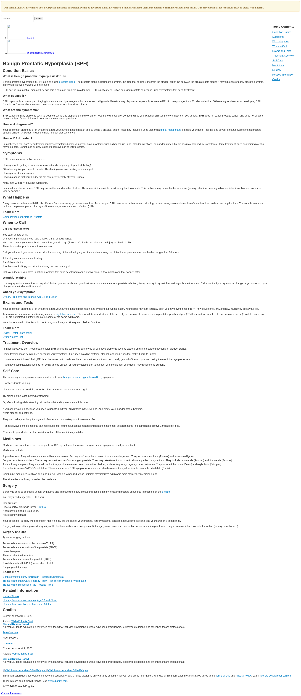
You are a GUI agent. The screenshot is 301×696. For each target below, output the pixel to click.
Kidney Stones (11, 596)
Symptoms (278, 36)
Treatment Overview (283, 55)
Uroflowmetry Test (13, 337)
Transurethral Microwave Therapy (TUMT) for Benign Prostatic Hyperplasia (44, 580)
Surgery (276, 70)
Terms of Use (223, 675)
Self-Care (277, 60)
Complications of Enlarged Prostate (22, 217)
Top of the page (10, 632)
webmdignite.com (57, 681)
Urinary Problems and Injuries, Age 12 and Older (30, 297)
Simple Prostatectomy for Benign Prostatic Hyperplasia (33, 577)
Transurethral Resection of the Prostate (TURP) (29, 584)
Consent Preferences (11, 693)
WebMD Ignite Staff (22, 653)
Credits (276, 79)
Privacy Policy (243, 675)
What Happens (280, 41)
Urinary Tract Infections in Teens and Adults (27, 604)
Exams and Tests (281, 51)
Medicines (278, 65)
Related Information (283, 74)
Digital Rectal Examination (17, 333)
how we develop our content (275, 675)
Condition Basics (281, 32)
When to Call (279, 46)
